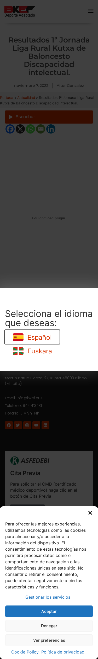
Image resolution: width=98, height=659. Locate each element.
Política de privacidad (62, 652)
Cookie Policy (25, 652)
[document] (49, 329)
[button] (90, 512)
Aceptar (49, 611)
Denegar (49, 625)
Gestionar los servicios (47, 597)
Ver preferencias (49, 640)
